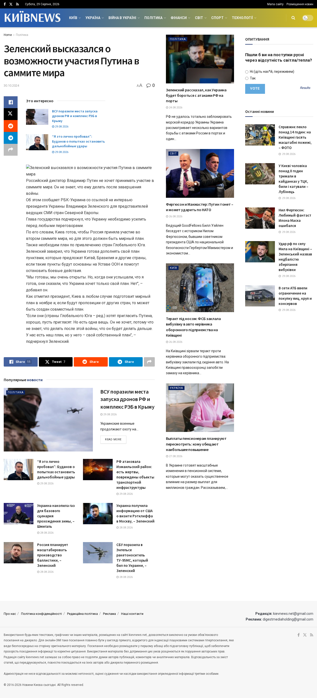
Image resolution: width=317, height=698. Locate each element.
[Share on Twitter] (11, 114)
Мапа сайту (275, 4)
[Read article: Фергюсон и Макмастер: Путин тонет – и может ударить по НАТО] (200, 173)
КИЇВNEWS (32, 18)
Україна (92, 18)
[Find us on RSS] (17, 4)
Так (252, 78)
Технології (242, 18)
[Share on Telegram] (11, 138)
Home (8, 35)
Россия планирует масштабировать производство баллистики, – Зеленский (52, 555)
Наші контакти (132, 614)
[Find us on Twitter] (11, 4)
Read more (115, 439)
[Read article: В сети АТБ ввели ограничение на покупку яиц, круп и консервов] (260, 296)
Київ (73, 18)
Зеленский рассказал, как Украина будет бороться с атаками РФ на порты (196, 95)
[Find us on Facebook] (5, 4)
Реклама (109, 614)
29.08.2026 (61, 126)
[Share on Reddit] (11, 126)
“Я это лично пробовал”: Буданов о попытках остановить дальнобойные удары (78, 141)
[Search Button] (293, 17)
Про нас (10, 614)
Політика (153, 18)
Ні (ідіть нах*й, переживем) (271, 72)
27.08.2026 (175, 456)
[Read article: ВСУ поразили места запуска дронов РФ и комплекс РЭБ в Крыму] (37, 117)
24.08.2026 (175, 107)
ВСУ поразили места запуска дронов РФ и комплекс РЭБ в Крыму (75, 116)
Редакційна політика (82, 614)
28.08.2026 (46, 532)
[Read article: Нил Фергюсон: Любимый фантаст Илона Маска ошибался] (260, 218)
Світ (199, 18)
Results (305, 88)
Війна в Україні (122, 18)
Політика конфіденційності (41, 614)
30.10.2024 (11, 85)
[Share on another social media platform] (11, 150)
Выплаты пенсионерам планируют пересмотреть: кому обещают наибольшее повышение (196, 444)
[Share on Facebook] (11, 102)
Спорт (217, 18)
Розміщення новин (300, 4)
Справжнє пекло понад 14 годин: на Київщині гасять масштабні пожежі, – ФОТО (295, 137)
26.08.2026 (175, 216)
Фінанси (179, 18)
